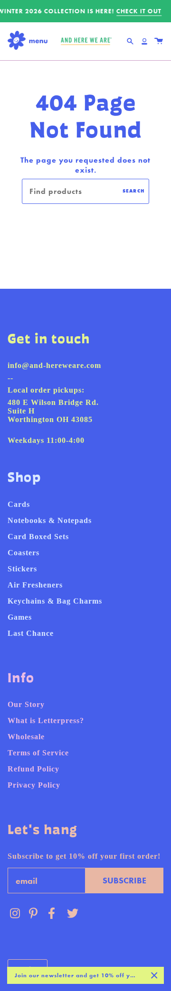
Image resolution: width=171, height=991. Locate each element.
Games (20, 617)
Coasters (23, 553)
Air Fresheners (35, 585)
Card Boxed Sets (38, 536)
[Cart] (158, 41)
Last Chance (31, 633)
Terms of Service (38, 753)
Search (133, 191)
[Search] (130, 41)
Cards (19, 504)
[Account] (144, 41)
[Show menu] (30, 41)
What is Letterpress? (46, 720)
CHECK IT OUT (139, 11)
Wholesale (26, 737)
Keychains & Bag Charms (55, 601)
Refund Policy (33, 769)
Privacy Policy (34, 785)
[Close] (154, 975)
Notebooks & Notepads (50, 520)
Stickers (22, 569)
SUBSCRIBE (124, 880)
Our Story (26, 704)
